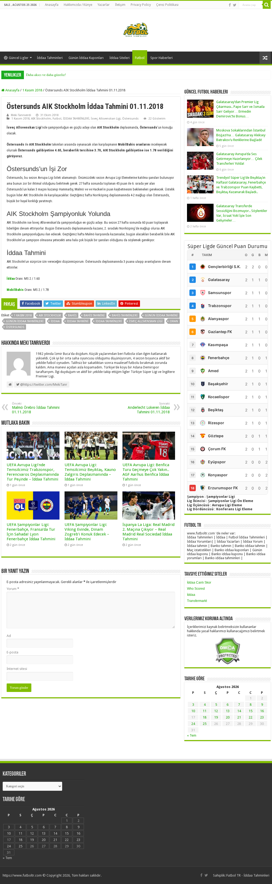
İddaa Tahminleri (50, 58)
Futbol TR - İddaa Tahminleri (247, 875)
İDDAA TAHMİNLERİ (76, 118)
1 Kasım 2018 (32, 90)
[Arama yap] (267, 5)
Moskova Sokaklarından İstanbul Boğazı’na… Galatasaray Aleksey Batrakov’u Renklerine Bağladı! (240, 135)
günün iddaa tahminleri (25, 321)
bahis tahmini (94, 315)
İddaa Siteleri (119, 58)
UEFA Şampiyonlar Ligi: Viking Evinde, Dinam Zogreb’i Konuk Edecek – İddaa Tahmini (87, 531)
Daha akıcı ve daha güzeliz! (46, 75)
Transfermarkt (197, 601)
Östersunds (130, 118)
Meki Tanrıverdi (21, 115)
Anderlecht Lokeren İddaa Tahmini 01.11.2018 (149, 408)
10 (193, 711)
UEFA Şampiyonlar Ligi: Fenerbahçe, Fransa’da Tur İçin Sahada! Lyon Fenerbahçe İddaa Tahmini (31, 531)
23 (262, 717)
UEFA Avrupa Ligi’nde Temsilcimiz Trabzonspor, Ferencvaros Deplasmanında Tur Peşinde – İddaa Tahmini (33, 472)
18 (204, 717)
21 (239, 717)
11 (204, 711)
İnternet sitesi (17, 669)
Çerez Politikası (167, 5)
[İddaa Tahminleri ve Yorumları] (136, 30)
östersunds (15, 327)
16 (262, 711)
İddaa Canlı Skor (199, 582)
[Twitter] (234, 5)
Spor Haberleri (161, 58)
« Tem (191, 735)
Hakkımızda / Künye (78, 5)
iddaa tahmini (77, 321)
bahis (72, 315)
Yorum (13, 589)
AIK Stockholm (41, 118)
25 (204, 724)
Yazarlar (103, 5)
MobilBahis (15, 290)
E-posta (12, 652)
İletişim (120, 5)
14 (239, 711)
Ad (9, 636)
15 (250, 711)
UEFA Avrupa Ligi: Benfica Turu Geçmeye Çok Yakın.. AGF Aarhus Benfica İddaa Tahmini (145, 472)
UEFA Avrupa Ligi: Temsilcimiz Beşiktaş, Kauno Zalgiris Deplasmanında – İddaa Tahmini (90, 472)
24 (193, 724)
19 (216, 717)
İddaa (191, 595)
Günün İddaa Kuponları (86, 58)
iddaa (55, 321)
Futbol (139, 58)
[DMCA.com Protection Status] (227, 651)
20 (228, 717)
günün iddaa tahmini (161, 315)
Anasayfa (51, 5)
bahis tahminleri (125, 315)
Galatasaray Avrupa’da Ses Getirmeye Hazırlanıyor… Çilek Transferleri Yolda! (239, 158)
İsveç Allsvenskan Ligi (106, 118)
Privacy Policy (141, 5)
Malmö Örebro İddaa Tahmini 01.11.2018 (36, 408)
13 (228, 711)
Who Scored (196, 588)
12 (216, 711)
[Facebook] (229, 5)
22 (250, 717)
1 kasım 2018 (23, 315)
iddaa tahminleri (109, 321)
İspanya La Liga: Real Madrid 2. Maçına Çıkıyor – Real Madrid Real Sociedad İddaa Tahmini (148, 531)
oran (174, 321)
